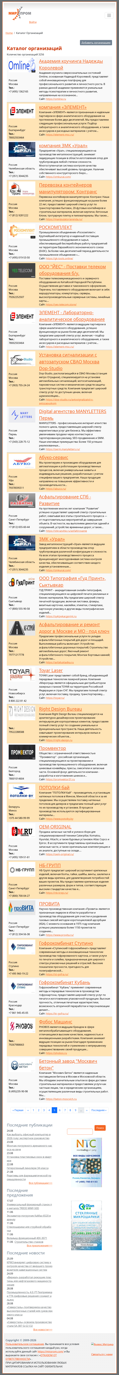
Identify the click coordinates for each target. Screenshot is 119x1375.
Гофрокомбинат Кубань (64, 982)
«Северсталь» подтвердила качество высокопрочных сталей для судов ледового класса (29, 1310)
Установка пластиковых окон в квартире (29, 1158)
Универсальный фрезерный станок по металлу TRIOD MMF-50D (29, 1206)
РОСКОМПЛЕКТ (55, 227)
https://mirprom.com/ (51, 1351)
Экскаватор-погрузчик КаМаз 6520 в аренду (29, 1217)
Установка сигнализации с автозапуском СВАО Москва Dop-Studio (69, 361)
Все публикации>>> (40, 1183)
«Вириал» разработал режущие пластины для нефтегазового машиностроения (29, 1281)
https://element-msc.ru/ (60, 134)
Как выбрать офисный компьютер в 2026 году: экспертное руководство (29, 1136)
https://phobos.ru (56, 1053)
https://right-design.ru (59, 740)
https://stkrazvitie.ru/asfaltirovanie (66, 531)
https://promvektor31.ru (60, 779)
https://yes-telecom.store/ (61, 304)
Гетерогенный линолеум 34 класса (27, 1168)
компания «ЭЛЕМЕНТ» (63, 107)
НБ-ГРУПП (50, 865)
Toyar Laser (51, 670)
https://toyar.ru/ (55, 698)
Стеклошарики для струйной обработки (29, 1228)
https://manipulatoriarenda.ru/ (64, 219)
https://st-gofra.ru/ (57, 974)
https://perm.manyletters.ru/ (63, 449)
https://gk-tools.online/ (59, 258)
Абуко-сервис (53, 457)
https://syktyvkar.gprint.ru (61, 616)
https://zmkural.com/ (58, 176)
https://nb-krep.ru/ (57, 893)
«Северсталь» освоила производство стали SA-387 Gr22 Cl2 (29, 1324)
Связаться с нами (101, 1354)
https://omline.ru (56, 99)
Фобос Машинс (55, 1022)
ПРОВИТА (49, 904)
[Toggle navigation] (109, 15)
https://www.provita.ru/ (60, 935)
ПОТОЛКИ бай (54, 787)
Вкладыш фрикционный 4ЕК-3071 (27, 1238)
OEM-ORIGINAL (55, 827)
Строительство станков (29, 1242)
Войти (33, 22)
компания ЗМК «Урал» (63, 145)
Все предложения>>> (39, 1245)
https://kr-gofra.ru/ (57, 1013)
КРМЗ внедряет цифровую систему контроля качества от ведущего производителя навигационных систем (29, 1266)
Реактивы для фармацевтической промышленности (29, 1177)
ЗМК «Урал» (52, 539)
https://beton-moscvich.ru (61, 1099)
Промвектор (52, 748)
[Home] (20, 15)
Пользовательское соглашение (25, 1344)
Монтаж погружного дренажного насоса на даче (29, 1147)
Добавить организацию (96, 42)
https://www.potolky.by (59, 818)
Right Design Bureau (60, 709)
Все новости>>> (42, 1329)
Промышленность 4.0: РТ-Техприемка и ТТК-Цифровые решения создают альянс (29, 1296)
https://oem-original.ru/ (60, 854)
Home (9, 33)
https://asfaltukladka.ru (60, 662)
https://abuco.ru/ (56, 488)
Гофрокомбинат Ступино (66, 943)
